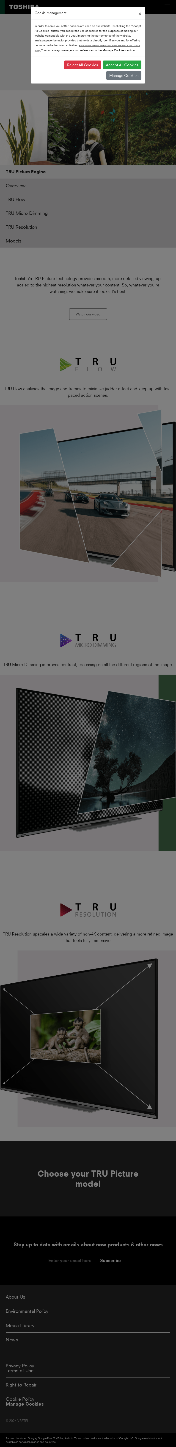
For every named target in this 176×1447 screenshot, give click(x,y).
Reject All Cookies (82, 65)
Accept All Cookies (122, 65)
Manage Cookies (123, 75)
